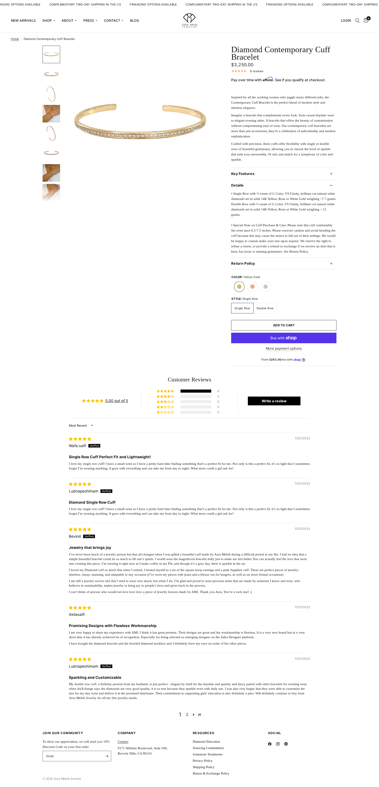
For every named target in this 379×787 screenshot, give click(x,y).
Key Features (242, 173)
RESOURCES (204, 733)
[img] (80, 439)
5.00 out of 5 (116, 401)
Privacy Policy (203, 760)
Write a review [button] (274, 401)
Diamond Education (206, 741)
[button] (165, 391)
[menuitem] (25, 20)
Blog (134, 20)
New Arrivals (23, 20)
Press (88, 20)
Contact (112, 20)
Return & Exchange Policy (211, 773)
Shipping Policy (204, 767)
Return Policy (243, 263)
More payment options (284, 348)
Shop (47, 20)
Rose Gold (252, 286)
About (67, 20)
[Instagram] (279, 744)
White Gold (265, 286)
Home (15, 39)
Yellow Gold (239, 286)
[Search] (357, 20)
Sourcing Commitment (208, 748)
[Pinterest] (287, 744)
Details (237, 185)
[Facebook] (271, 744)
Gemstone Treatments (207, 754)
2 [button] (187, 714)
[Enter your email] (106, 756)
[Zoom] (209, 55)
